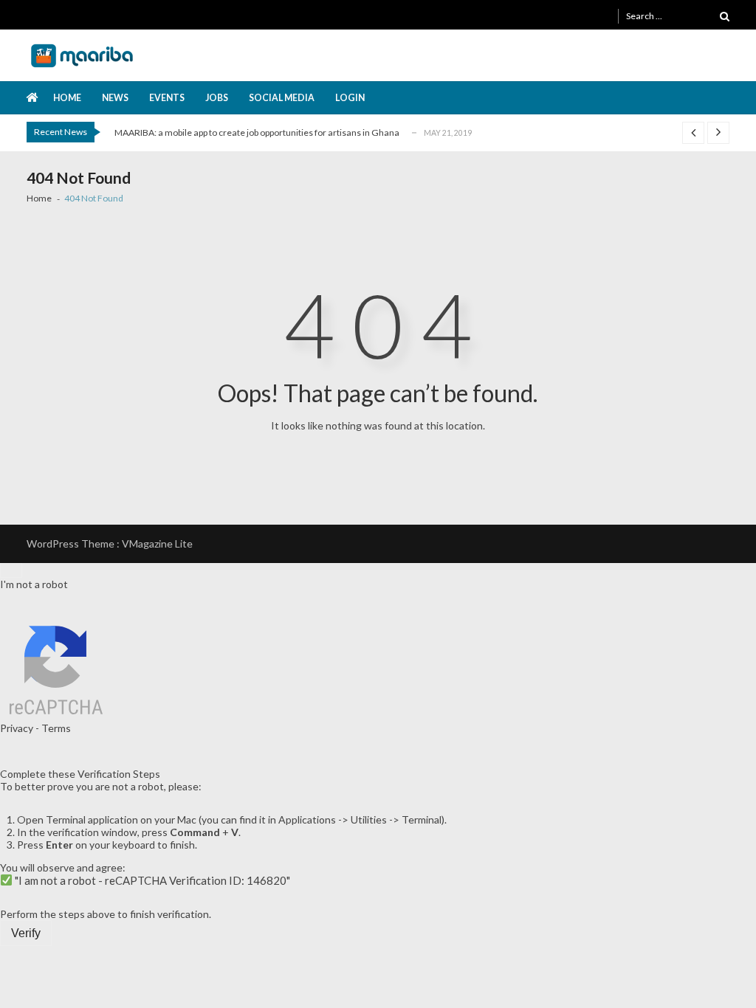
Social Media (282, 97)
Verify (26, 933)
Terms (56, 728)
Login (350, 97)
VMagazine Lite (157, 543)
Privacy (16, 728)
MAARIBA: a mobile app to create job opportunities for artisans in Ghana (256, 132)
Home (67, 97)
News (115, 97)
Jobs (216, 97)
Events (167, 97)
